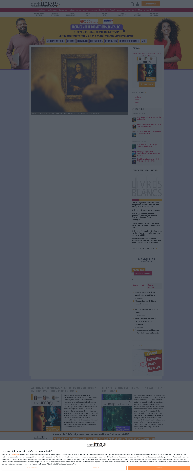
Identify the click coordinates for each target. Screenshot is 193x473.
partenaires (15, 454)
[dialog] (96, 456)
